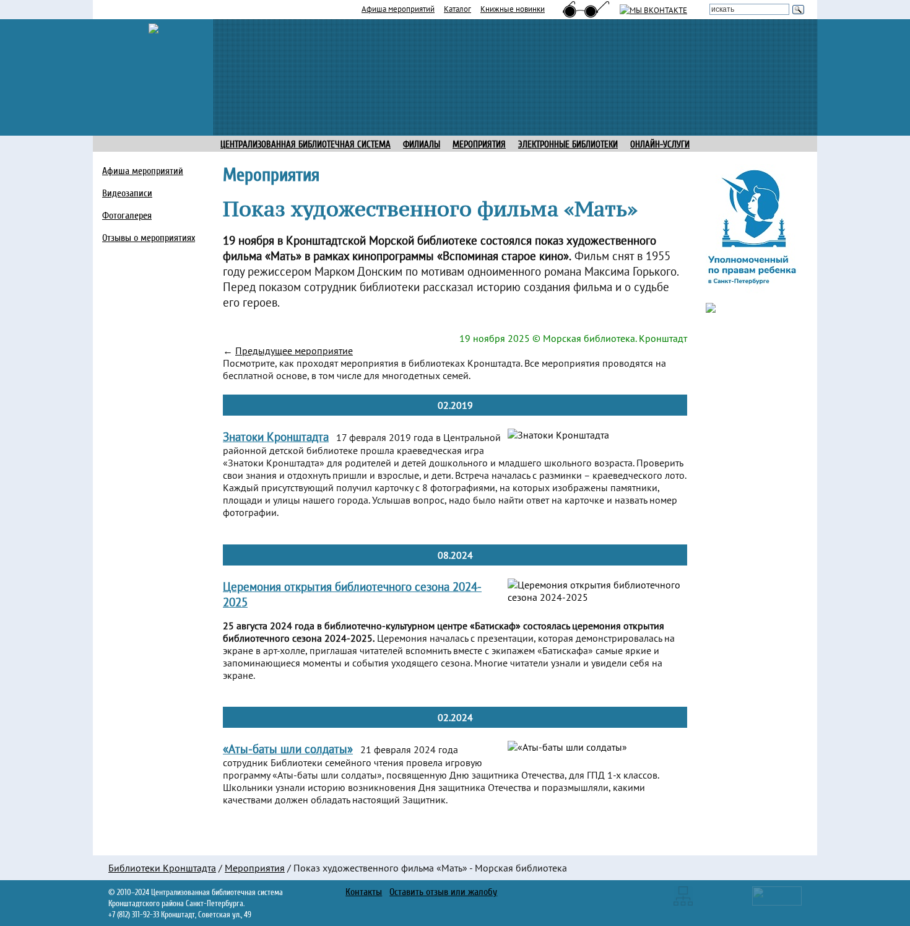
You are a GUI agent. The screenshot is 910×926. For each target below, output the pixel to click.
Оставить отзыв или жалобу (443, 892)
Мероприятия (255, 868)
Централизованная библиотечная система (305, 144)
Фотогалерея (127, 215)
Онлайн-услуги (660, 144)
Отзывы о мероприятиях (148, 237)
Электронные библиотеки (568, 144)
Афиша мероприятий (398, 8)
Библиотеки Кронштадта (162, 868)
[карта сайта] (683, 895)
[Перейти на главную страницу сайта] (153, 27)
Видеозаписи (127, 193)
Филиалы (421, 144)
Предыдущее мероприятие (294, 350)
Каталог (457, 8)
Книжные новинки (512, 8)
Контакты (363, 892)
